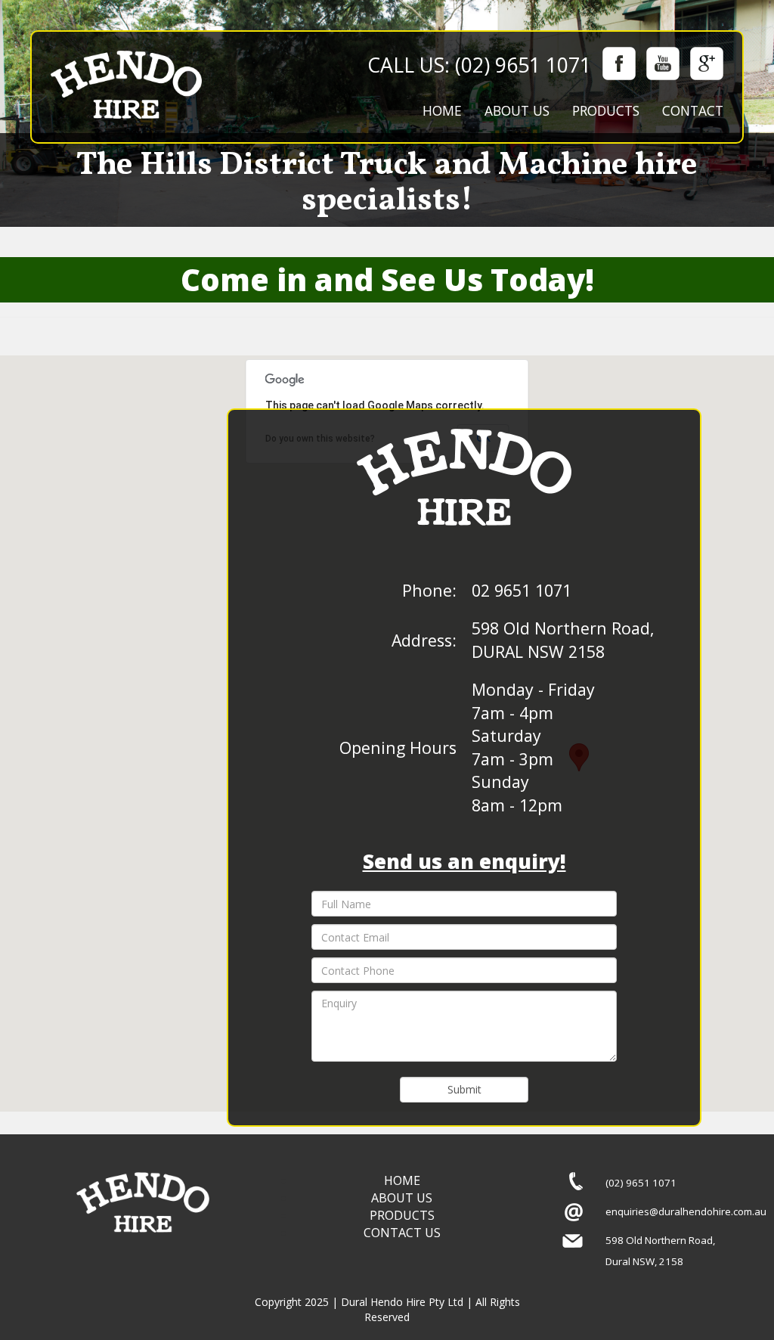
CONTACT (692, 110)
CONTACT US (402, 1232)
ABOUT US (517, 110)
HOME (442, 110)
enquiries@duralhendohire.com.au (685, 1211)
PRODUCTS (605, 110)
